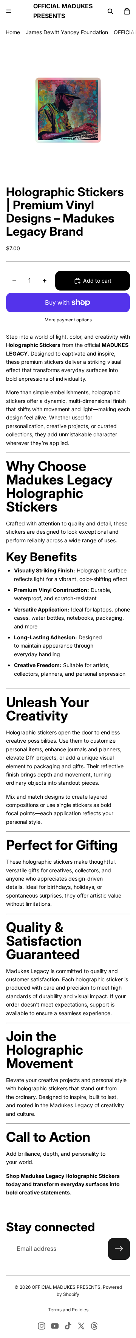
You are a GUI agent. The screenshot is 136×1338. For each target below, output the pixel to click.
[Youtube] (54, 1325)
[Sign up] (119, 1249)
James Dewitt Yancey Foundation (67, 32)
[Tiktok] (68, 1325)
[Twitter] (81, 1325)
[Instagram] (41, 1325)
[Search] (110, 11)
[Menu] (8, 11)
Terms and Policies (68, 1309)
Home (13, 32)
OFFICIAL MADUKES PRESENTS (66, 1287)
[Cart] (127, 11)
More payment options (68, 319)
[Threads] (94, 1325)
